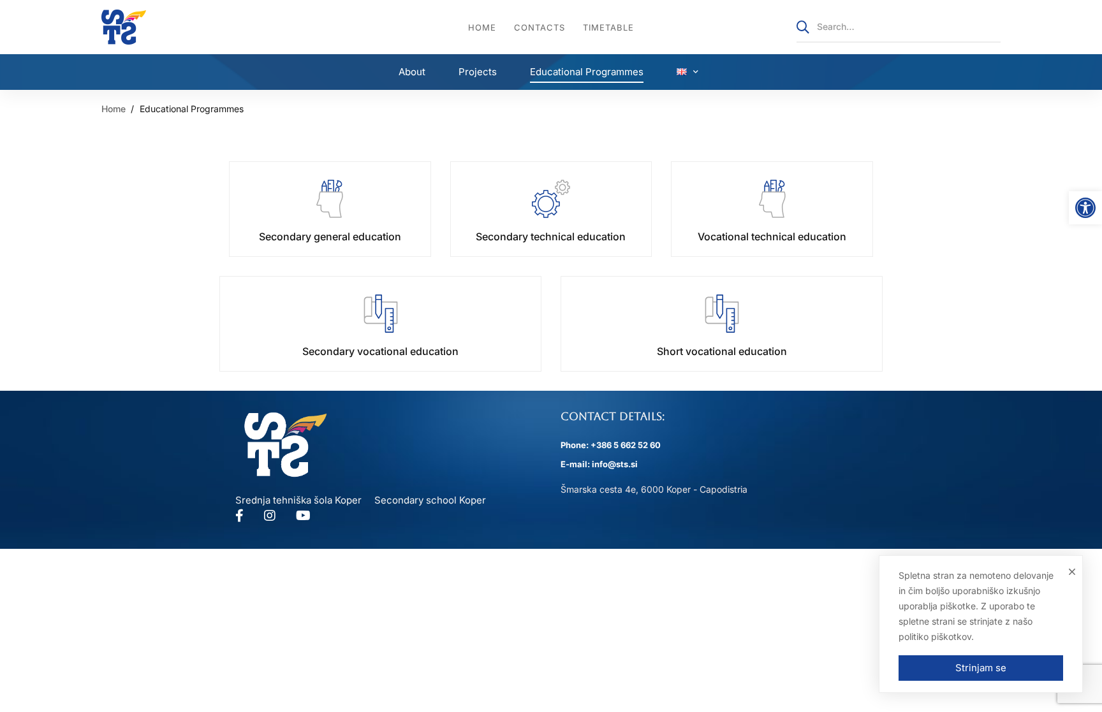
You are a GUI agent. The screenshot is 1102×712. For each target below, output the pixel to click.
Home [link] (113, 108)
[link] (1085, 207)
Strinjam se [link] (980, 668)
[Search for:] (899, 26)
